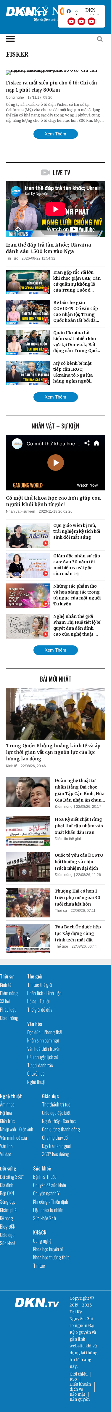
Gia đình (6, 1185)
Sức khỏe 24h (44, 1218)
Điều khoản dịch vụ (80, 1387)
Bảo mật (77, 1394)
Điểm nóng (64, 807)
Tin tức (39, 1265)
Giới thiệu (79, 1374)
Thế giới (61, 946)
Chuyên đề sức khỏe (49, 1185)
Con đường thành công (61, 1129)
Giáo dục (50, 1096)
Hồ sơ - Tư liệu (38, 1001)
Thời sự (61, 911)
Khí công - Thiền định (50, 1201)
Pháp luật (8, 1009)
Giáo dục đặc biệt (56, 1112)
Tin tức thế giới (39, 984)
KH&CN (39, 1232)
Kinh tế (11, 766)
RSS (73, 1379)
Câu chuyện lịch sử (42, 1057)
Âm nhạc (7, 1104)
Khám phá (8, 1209)
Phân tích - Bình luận (44, 993)
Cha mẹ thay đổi (55, 1137)
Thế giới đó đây (39, 1009)
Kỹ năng (6, 1218)
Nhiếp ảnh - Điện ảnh (16, 1129)
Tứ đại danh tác (40, 1065)
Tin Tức (12, 258)
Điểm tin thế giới (68, 839)
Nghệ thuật (36, 1081)
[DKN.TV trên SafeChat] (62, 11)
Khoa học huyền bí (48, 1249)
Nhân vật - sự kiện (20, 511)
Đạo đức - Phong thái (44, 1032)
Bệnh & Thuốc (45, 1176)
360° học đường (55, 1154)
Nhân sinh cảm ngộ (43, 1040)
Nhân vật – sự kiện (55, 425)
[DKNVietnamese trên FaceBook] (69, 11)
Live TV (61, 172)
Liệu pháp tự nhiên (48, 1209)
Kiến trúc (7, 1121)
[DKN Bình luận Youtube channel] (81, 21)
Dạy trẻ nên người (56, 1145)
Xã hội (5, 1001)
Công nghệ (15, 97)
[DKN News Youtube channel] (71, 21)
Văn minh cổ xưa (13, 1137)
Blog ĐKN (7, 1226)
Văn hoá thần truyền (43, 1048)
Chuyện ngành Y (46, 1193)
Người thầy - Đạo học (59, 1121)
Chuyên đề (35, 1073)
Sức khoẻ (7, 1243)
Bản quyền (80, 1399)
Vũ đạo (5, 1154)
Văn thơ (6, 1145)
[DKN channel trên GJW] (88, 11)
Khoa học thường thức (51, 1257)
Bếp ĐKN (7, 1193)
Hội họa (6, 1112)
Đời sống (8, 1168)
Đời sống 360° (12, 1176)
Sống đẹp (7, 1201)
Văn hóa (34, 1023)
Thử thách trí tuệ (56, 1104)
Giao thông (9, 1017)
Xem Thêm (55, 133)
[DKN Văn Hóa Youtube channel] (91, 21)
